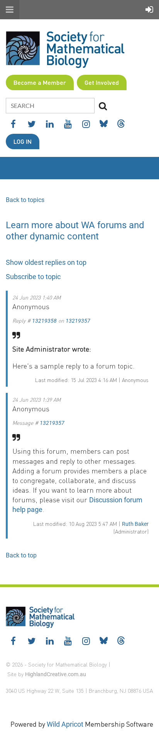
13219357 (78, 321)
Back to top (21, 555)
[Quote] (16, 335)
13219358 (44, 321)
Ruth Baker (135, 524)
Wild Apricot (65, 724)
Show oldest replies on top (46, 262)
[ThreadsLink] (121, 124)
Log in (23, 141)
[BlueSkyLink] (104, 124)
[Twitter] (31, 124)
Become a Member (40, 82)
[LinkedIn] (49, 124)
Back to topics (25, 200)
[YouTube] (67, 124)
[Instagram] (85, 124)
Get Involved (102, 82)
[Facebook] (13, 124)
